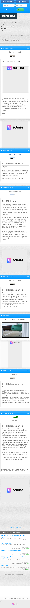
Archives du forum (15, 23)
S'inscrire (22, 2)
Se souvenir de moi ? (12, 9)
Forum (6, 23)
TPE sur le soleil (10, 527)
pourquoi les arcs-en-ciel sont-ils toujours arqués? (13, 536)
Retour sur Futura (7, 1)
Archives (10, 598)
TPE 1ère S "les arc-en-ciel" (8, 566)
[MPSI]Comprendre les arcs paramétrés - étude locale (14, 557)
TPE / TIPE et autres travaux (8, 29)
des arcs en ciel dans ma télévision (11, 550)
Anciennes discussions (7, 27)
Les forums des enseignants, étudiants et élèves (14, 25)
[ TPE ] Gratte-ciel (6, 543)
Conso (14, 598)
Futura (4, 598)
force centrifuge (20, 527)
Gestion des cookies (23, 598)
